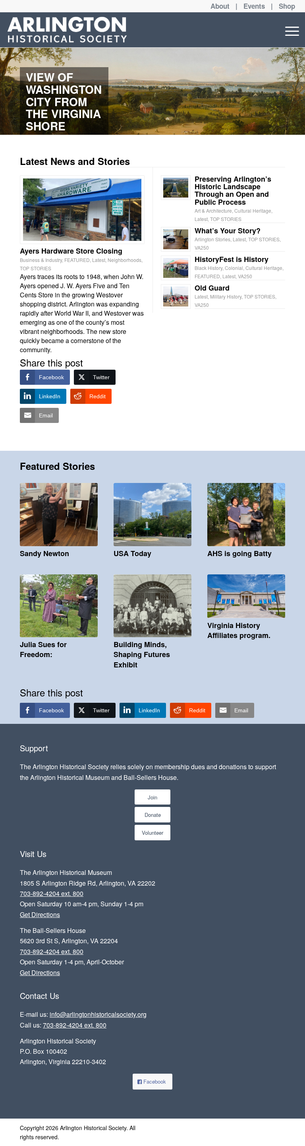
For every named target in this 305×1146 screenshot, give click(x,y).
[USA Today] (152, 514)
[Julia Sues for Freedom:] (59, 605)
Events (254, 6)
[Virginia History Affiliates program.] (246, 596)
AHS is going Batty (239, 553)
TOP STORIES (35, 268)
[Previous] (7, 91)
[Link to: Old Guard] (175, 296)
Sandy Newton (44, 553)
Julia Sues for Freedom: (43, 649)
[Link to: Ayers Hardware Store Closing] (82, 209)
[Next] (298, 91)
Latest (98, 259)
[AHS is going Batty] (246, 514)
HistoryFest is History (231, 259)
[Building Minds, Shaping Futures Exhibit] (152, 605)
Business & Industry (41, 259)
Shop (287, 6)
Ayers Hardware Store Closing (71, 251)
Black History (208, 267)
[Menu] (290, 29)
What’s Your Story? (228, 230)
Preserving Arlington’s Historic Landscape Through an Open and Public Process (233, 190)
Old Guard (212, 288)
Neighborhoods (124, 259)
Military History (225, 296)
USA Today (132, 553)
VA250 (202, 247)
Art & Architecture (213, 210)
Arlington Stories (212, 239)
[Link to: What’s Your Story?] (175, 239)
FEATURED (77, 259)
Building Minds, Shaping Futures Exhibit (142, 654)
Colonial (234, 267)
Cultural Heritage (252, 210)
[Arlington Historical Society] (67, 29)
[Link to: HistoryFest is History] (175, 268)
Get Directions (40, 914)
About (220, 6)
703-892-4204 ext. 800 (51, 893)
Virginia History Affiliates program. (238, 630)
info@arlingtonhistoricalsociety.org (98, 1014)
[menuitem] (290, 29)
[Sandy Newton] (59, 514)
